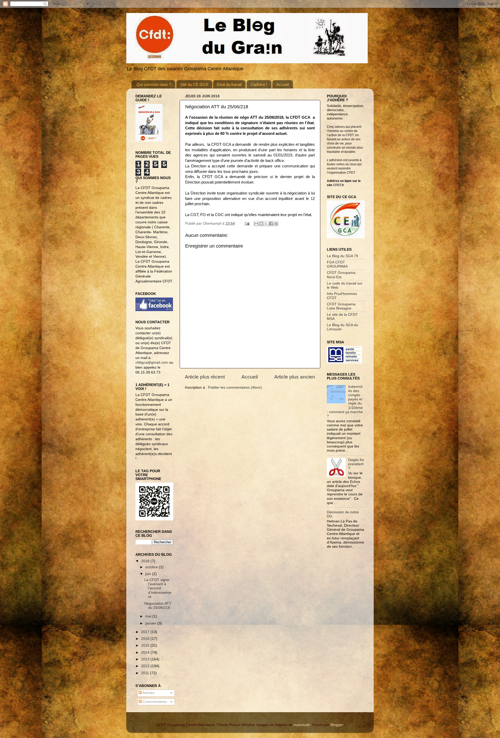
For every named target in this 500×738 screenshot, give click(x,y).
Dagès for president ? (356, 464)
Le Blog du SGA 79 (342, 256)
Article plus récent (205, 377)
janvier (151, 623)
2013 (146, 659)
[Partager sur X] (266, 223)
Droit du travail (229, 84)
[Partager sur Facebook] (271, 223)
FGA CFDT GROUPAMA (337, 264)
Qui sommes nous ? (153, 84)
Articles (148, 693)
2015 (146, 645)
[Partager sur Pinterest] (276, 223)
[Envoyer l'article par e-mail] (247, 223)
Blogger (336, 725)
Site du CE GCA (194, 84)
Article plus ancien (294, 377)
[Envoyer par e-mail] (256, 223)
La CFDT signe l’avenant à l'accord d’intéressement (157, 588)
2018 (146, 561)
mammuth (301, 725)
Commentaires (154, 702)
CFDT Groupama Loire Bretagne (341, 306)
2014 (146, 652)
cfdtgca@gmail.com (151, 362)
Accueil (282, 84)
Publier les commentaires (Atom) (235, 387)
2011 (145, 673)
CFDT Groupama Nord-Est (341, 275)
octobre (152, 567)
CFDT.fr (338, 185)
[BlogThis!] (261, 223)
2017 (146, 632)
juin (148, 574)
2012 (146, 666)
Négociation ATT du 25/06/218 (157, 606)
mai (148, 616)
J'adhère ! (259, 84)
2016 (146, 639)
